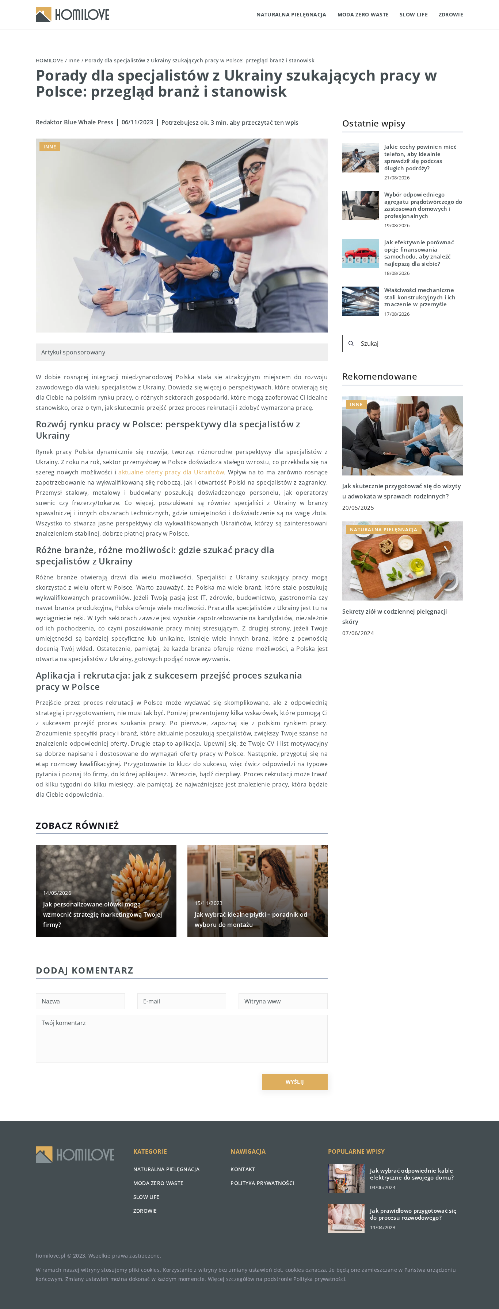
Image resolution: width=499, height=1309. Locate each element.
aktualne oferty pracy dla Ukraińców (171, 472)
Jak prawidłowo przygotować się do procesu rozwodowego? (413, 1214)
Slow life (414, 14)
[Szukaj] (351, 343)
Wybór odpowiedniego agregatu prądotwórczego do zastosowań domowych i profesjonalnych (423, 205)
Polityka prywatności (262, 1183)
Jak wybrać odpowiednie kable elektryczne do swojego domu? (412, 1174)
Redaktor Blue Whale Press (75, 122)
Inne (49, 146)
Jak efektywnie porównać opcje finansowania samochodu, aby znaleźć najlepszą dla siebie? (419, 253)
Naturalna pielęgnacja (291, 14)
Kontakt (243, 1169)
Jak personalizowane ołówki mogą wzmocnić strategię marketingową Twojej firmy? (102, 914)
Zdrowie (451, 14)
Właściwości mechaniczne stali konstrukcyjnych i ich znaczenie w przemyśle (420, 297)
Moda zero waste (363, 14)
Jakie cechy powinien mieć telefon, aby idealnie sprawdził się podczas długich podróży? (420, 157)
